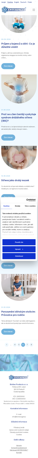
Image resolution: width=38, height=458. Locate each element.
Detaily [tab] (17, 206)
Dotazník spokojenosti (19, 448)
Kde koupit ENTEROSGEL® (19, 450)
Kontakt (19, 453)
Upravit (17, 249)
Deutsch (23, 2)
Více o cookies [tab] (30, 206)
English (16, 2)
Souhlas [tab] (6, 206)
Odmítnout (19, 256)
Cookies (19, 435)
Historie (19, 445)
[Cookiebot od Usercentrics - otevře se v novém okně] (27, 200)
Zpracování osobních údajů (19, 430)
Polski (30, 2)
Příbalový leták (19, 427)
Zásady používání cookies (19, 432)
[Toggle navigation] (34, 10)
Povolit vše (19, 242)
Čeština (10, 2)
